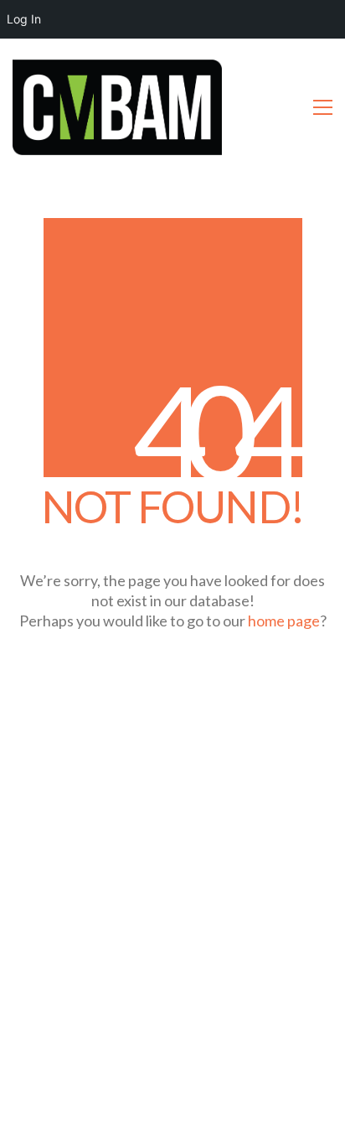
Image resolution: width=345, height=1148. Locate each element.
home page (284, 620)
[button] (322, 107)
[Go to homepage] (117, 107)
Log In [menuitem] (24, 19)
